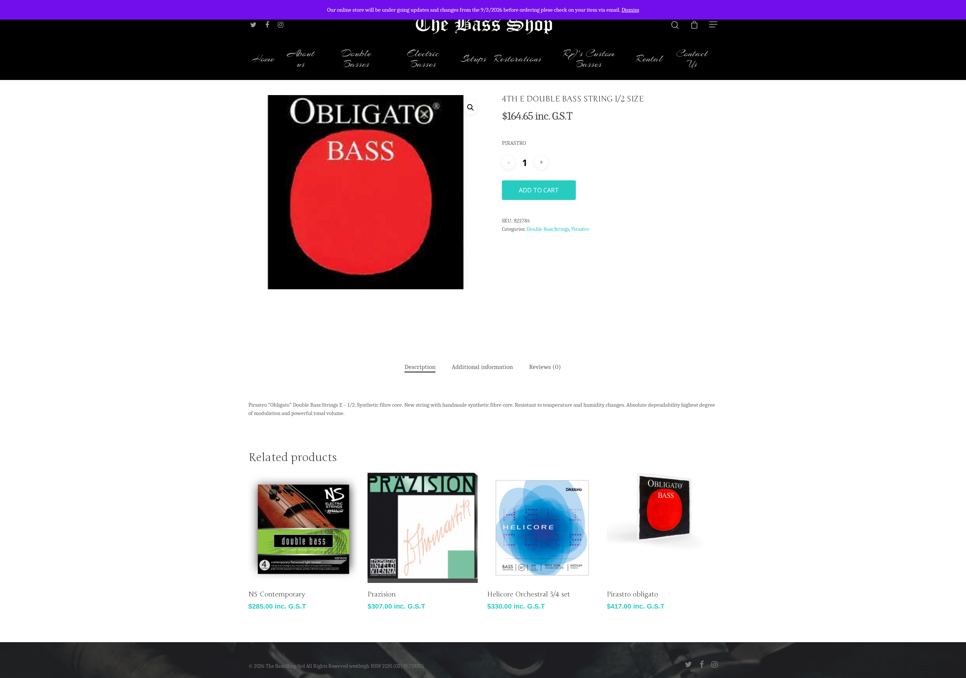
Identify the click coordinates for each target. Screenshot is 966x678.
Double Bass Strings (548, 229)
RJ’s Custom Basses (589, 59)
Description (420, 367)
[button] (470, 107)
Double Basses (356, 59)
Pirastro (580, 229)
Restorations (517, 59)
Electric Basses (423, 59)
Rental (649, 59)
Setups (473, 59)
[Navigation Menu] (713, 24)
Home (263, 59)
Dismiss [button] (630, 9)
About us (300, 59)
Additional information (482, 367)
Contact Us (692, 59)
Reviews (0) (545, 367)
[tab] (420, 367)
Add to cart (539, 190)
